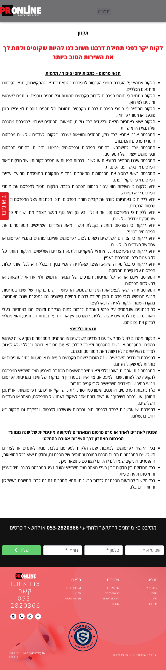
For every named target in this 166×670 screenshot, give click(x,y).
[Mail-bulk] (13, 616)
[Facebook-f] (38, 616)
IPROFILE (14, 657)
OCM (22, 653)
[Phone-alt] (22, 616)
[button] (104, 11)
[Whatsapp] (30, 616)
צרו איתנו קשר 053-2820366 (26, 594)
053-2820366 (63, 527)
